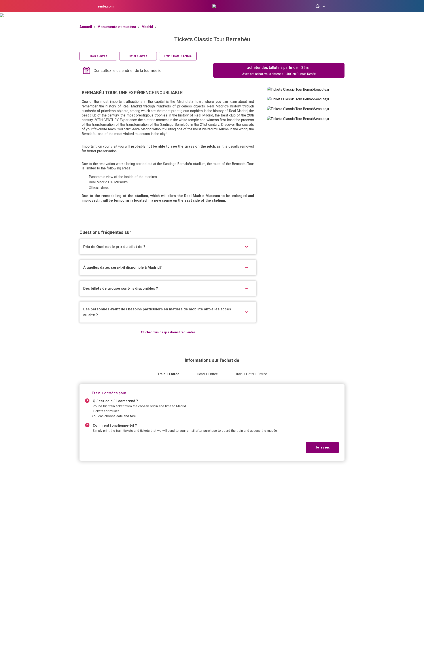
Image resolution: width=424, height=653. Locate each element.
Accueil (86, 27)
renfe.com (106, 6)
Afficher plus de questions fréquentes (167, 332)
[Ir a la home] (214, 6)
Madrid (147, 27)
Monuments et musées (116, 27)
